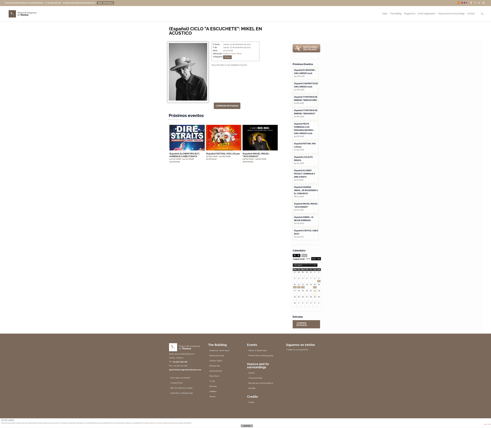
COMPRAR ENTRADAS (227, 106)
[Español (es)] (458, 2)
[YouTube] (479, 2)
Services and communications (260, 383)
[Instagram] (483, 2)
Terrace (212, 397)
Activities (251, 388)
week (314, 259)
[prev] (295, 255)
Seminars (213, 386)
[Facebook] (471, 2)
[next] (298, 255)
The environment (255, 378)
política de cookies (155, 423)
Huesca (251, 373)
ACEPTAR (247, 426)
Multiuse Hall (214, 366)
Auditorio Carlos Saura (232, 54)
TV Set (212, 381)
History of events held (257, 350)
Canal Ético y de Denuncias (181, 393)
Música (227, 57)
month (308, 259)
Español (243, 65)
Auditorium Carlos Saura (219, 350)
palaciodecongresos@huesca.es (80, 3)
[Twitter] (475, 2)
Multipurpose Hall (216, 356)
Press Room (214, 376)
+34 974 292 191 (54, 3)
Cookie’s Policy (176, 383)
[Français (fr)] (466, 2)
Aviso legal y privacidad (180, 378)
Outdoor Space (215, 361)
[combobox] (305, 265)
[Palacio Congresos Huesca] (22, 13)
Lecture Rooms (215, 371)
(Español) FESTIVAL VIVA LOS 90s (223, 153)
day (318, 259)
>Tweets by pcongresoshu (297, 350)
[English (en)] (462, 2)
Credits (251, 402)
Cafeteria (212, 391)
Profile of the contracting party (260, 356)
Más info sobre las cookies (181, 388)
